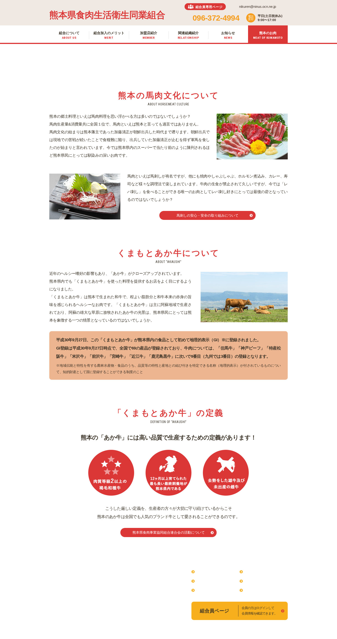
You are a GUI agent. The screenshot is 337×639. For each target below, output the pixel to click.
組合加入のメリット (213, 581)
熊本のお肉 (254, 590)
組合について (208, 571)
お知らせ (252, 581)
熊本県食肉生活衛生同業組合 (107, 15)
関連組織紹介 (256, 571)
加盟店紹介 (206, 590)
